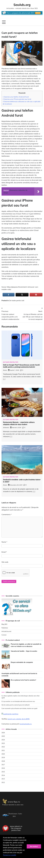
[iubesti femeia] (13, 832)
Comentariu (7, 514)
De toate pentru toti (16, 300)
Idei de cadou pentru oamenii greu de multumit (16, 705)
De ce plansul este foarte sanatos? (23, 680)
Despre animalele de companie (22, 662)
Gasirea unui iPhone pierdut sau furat (17, 99)
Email (4, 552)
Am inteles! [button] (34, 846)
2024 (3, 740)
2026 (3, 732)
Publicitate (5, 628)
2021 (3, 750)
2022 (3, 747)
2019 (3, 757)
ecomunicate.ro (26, 724)
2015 (3, 772)
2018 (3, 761)
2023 (3, 743)
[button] (16, 855)
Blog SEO (4, 624)
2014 (3, 775)
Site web (5, 562)
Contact (4, 635)
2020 (3, 754)
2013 (3, 779)
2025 (3, 736)
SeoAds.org (22, 5)
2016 (3, 768)
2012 (3, 782)
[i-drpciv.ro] (13, 818)
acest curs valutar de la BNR (18, 719)
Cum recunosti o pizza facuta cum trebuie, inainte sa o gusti (19, 708)
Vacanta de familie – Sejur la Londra (24, 651)
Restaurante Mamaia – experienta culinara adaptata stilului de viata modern (19, 423)
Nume (4, 542)
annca (5, 370)
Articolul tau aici (6, 631)
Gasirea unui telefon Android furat (16, 97)
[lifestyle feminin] (13, 806)
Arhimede (6, 427)
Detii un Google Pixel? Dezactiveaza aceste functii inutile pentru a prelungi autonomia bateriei (21, 366)
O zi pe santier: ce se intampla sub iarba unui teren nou (18, 701)
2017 (3, 764)
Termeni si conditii (9, 855)
